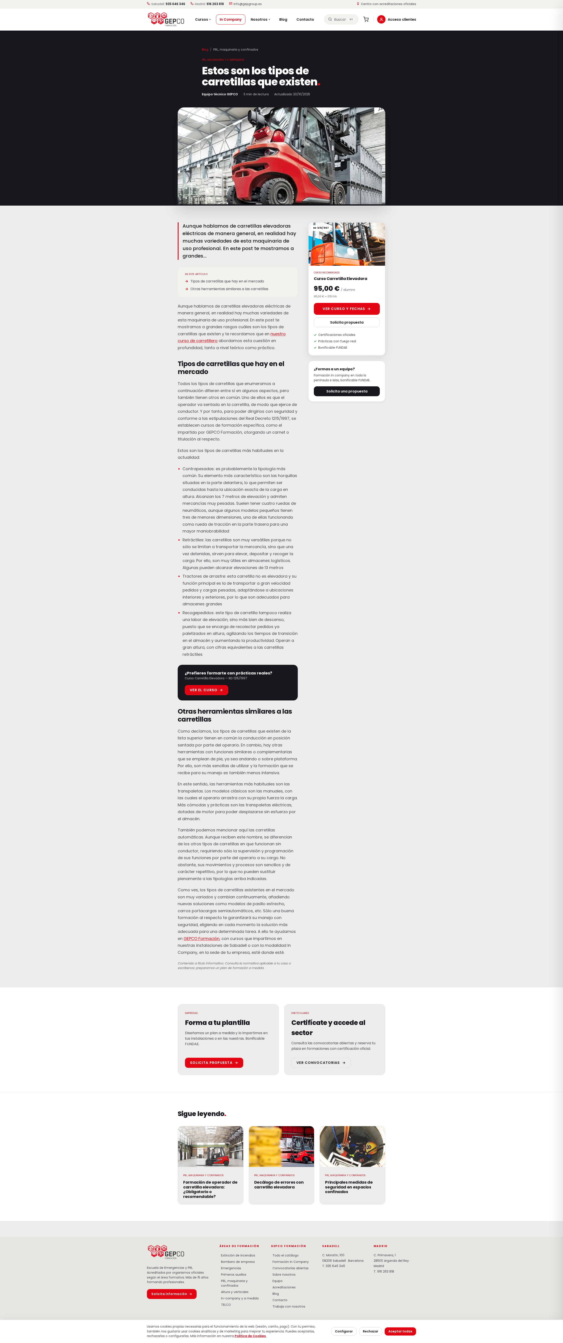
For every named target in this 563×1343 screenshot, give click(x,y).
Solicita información (171, 1294)
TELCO (225, 1304)
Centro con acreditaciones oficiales (388, 4)
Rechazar (370, 1331)
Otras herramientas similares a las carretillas (229, 288)
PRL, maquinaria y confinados (233, 1283)
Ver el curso (206, 690)
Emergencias (230, 1268)
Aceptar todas (400, 1331)
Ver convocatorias (321, 1062)
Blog (283, 19)
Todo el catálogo (285, 1255)
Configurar (344, 1331)
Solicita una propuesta (346, 391)
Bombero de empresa (237, 1262)
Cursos (203, 19)
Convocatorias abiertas (290, 1268)
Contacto (305, 19)
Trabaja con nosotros (288, 1306)
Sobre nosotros (283, 1274)
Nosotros (260, 19)
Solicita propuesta (347, 322)
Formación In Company (290, 1262)
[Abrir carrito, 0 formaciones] (366, 19)
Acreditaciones (283, 1287)
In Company (231, 19)
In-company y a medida (239, 1298)
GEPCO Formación (201, 938)
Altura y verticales (234, 1292)
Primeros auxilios (232, 1274)
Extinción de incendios (237, 1255)
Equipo (277, 1281)
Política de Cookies (250, 1336)
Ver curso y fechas (347, 308)
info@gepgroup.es (248, 4)
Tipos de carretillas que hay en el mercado (227, 281)
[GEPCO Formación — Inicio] (163, 19)
